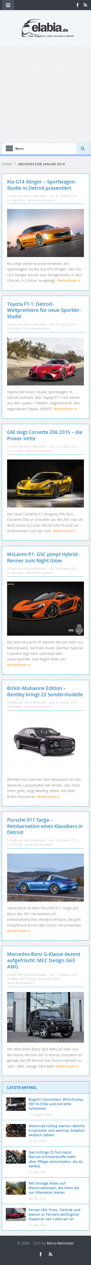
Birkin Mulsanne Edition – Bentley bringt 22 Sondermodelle (45, 691)
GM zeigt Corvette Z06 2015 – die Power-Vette (44, 435)
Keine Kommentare (41, 200)
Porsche (16, 844)
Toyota (15, 328)
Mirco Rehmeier (35, 196)
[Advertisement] (45, 94)
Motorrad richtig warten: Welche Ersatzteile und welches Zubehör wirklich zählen (57, 1130)
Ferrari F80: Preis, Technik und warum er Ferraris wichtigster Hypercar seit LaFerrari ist (54, 1214)
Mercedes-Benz (49, 979)
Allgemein (18, 200)
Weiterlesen (67, 280)
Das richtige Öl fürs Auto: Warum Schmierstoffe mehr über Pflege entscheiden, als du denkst (56, 1159)
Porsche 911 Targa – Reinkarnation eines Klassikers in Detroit (45, 826)
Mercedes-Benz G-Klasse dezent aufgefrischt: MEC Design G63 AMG (43, 960)
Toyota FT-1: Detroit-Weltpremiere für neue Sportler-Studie (44, 310)
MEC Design (28, 979)
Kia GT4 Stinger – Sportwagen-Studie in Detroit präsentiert (41, 184)
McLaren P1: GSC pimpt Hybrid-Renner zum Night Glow (43, 557)
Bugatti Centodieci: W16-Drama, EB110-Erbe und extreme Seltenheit (56, 1104)
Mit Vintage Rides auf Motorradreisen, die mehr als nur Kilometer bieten (54, 1188)
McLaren (17, 573)
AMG (14, 979)
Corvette (17, 451)
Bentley (16, 706)
